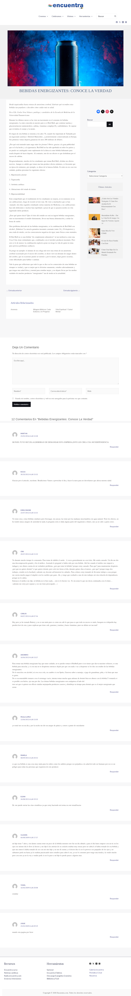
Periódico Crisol (95, 973)
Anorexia (14, 309)
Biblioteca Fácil (53, 978)
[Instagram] (126, 22)
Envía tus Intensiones (12, 978)
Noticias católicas (11, 973)
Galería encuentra (96, 970)
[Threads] (123, 22)
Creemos (42, 16)
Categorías (91, 171)
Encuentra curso (10, 970)
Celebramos (56, 16)
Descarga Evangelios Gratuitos (59, 976)
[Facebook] (117, 22)
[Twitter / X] (93, 964)
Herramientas (84, 16)
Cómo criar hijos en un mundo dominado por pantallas (110, 252)
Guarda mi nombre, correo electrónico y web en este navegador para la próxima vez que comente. (51, 398)
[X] (120, 22)
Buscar (90, 120)
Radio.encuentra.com (12, 976)
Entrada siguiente (71, 290)
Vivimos (70, 16)
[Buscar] (115, 16)
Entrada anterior (14, 290)
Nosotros (93, 976)
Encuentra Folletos (54, 973)
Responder (114, 447)
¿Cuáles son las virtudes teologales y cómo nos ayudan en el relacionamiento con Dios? (110, 203)
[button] (47, 16)
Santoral (50, 970)
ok (110, 124)
